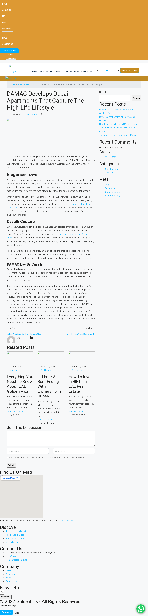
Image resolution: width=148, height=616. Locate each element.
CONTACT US (7, 44)
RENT (4, 22)
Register (12, 58)
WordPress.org (112, 195)
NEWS (4, 38)
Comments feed (113, 192)
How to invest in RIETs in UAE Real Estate (81, 384)
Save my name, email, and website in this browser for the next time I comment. (47, 457)
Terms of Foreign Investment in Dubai (117, 135)
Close (18, 613)
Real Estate (23, 84)
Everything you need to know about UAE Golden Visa (20, 384)
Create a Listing (9, 51)
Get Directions (67, 520)
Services (6, 28)
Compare (6, 612)
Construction (111, 169)
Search (102, 92)
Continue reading (15, 411)
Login (10, 55)
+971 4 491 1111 (108, 70)
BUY (3, 16)
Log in (108, 184)
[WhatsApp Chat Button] (140, 608)
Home (4, 4)
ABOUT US (6, 10)
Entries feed (111, 188)
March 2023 (110, 157)
